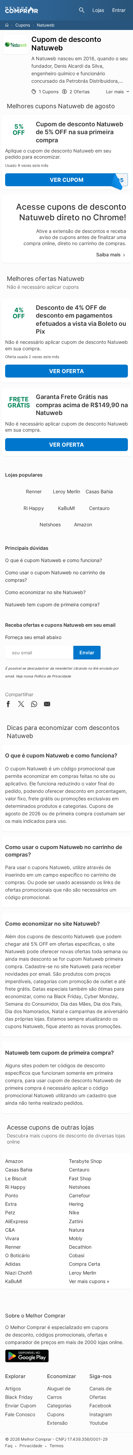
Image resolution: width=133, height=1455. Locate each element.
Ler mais (115, 91)
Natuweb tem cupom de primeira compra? (52, 604)
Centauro (99, 508)
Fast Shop (80, 1178)
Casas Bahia (99, 491)
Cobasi (76, 1255)
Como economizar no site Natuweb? (45, 592)
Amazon (83, 524)
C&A (10, 1230)
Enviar (86, 652)
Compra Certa (84, 1264)
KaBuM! (66, 508)
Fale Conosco (20, 1414)
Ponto (11, 1195)
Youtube (98, 1423)
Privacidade (30, 1446)
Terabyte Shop (85, 1161)
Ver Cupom (87, 179)
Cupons (22, 25)
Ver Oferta (66, 371)
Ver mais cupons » (89, 1281)
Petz (10, 1212)
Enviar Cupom (20, 1405)
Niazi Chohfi (18, 1273)
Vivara (12, 1238)
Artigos (13, 1388)
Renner (34, 491)
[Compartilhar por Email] (47, 705)
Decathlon (80, 1247)
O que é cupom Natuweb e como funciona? (53, 560)
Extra (11, 1204)
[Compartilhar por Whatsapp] (34, 705)
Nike (74, 1212)
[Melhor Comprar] (40, 10)
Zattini (76, 1221)
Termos (56, 1446)
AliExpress (16, 1221)
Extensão (57, 1423)
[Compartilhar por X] (21, 705)
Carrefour (79, 1195)
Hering (76, 1204)
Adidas (12, 1264)
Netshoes (50, 524)
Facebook (100, 1405)
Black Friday (19, 1397)
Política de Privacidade (52, 676)
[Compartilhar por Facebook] (8, 705)
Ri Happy (34, 508)
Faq (8, 1446)
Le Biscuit (16, 1178)
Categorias (59, 1405)
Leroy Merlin (66, 491)
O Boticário (17, 1255)
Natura (76, 1230)
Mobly (76, 1238)
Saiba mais (108, 254)
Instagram (100, 1414)
